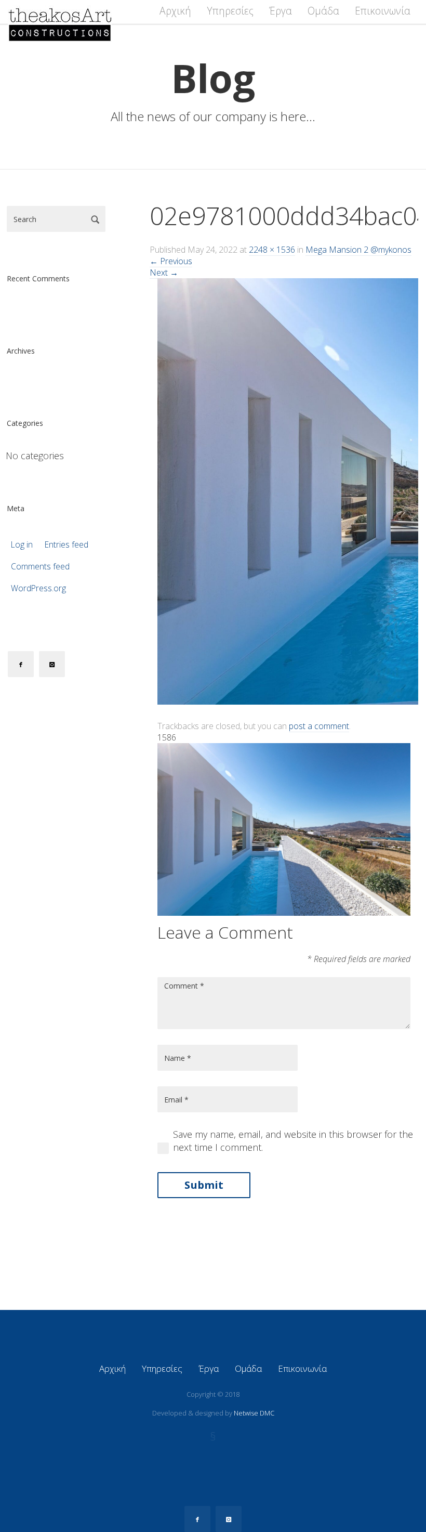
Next (164, 272)
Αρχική (175, 11)
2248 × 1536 (272, 249)
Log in (22, 544)
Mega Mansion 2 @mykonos (358, 249)
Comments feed (40, 566)
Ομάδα (323, 11)
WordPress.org (38, 588)
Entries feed (66, 544)
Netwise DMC (254, 1413)
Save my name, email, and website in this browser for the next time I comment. (293, 1140)
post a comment (319, 726)
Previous (171, 261)
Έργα (280, 11)
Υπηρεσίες (230, 11)
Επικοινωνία (382, 11)
